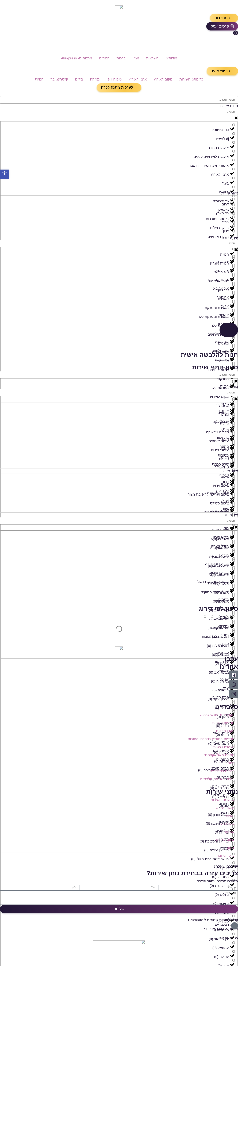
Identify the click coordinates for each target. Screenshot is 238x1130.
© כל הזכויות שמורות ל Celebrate (213, 920)
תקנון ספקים (225, 731)
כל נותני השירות (191, 79)
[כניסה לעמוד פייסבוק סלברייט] (233, 675)
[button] (224, 18)
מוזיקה (95, 79)
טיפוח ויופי (114, 79)
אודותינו (171, 58)
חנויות (39, 79)
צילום (79, 79)
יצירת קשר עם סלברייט (217, 779)
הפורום (104, 58)
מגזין (136, 58)
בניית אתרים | (227, 938)
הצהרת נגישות (224, 747)
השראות (152, 58)
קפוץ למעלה (229, 920)
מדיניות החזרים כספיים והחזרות (211, 739)
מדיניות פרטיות (223, 723)
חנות (231, 763)
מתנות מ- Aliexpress (76, 58)
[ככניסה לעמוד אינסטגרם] (233, 694)
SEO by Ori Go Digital (221, 929)
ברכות (121, 58)
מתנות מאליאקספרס (219, 755)
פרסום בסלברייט (222, 771)
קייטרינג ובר (59, 79)
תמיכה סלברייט (226, 924)
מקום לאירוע (163, 79)
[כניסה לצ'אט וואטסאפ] (233, 684)
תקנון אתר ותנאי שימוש (217, 715)
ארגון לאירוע (138, 79)
